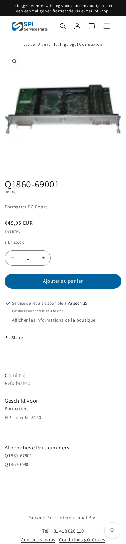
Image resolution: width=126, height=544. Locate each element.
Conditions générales (82, 540)
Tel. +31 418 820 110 (63, 531)
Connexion (91, 44)
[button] (63, 26)
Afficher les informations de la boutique (54, 320)
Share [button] (17, 337)
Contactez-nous (38, 540)
